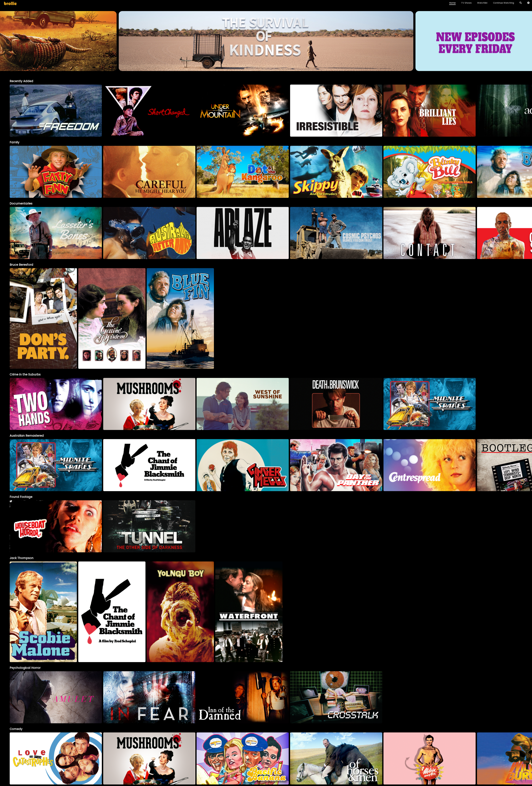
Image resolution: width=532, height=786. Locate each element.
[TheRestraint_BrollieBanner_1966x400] (266, 69)
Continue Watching (503, 2)
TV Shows (466, 2)
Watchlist (482, 2)
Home (452, 2)
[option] (56, 111)
